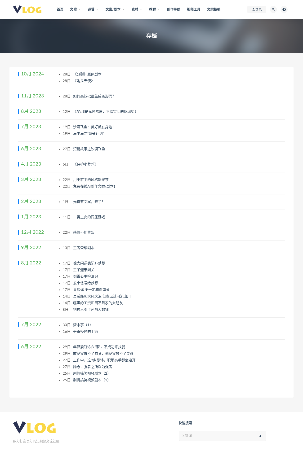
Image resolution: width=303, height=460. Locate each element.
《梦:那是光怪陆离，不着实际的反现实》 (106, 112)
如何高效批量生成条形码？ (95, 96)
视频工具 (194, 9)
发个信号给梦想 (86, 283)
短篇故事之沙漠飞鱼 (89, 149)
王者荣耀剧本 (84, 248)
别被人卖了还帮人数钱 (91, 309)
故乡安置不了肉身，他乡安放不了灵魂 (103, 353)
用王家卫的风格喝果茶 (91, 180)
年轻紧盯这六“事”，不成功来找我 (99, 347)
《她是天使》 (84, 81)
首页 (60, 9)
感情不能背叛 (84, 232)
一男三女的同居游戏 (89, 217)
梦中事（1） (83, 325)
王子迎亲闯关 (84, 270)
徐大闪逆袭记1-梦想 (89, 263)
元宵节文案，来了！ (89, 202)
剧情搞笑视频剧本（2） (92, 373)
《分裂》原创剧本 (87, 74)
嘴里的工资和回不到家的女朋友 (98, 303)
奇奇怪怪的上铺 (86, 331)
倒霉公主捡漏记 (86, 276)
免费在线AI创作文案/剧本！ (95, 186)
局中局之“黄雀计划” (89, 134)
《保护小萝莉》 (86, 164)
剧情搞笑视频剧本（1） (92, 380)
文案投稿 (214, 9)
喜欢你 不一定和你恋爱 (92, 290)
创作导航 (173, 9)
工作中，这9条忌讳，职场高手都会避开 (105, 360)
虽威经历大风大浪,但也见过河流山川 (102, 296)
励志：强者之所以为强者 (93, 367)
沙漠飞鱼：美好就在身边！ (95, 127)
